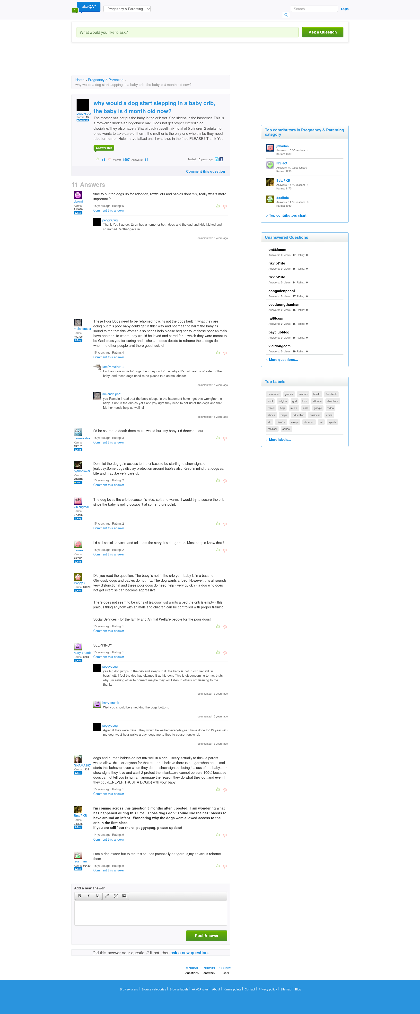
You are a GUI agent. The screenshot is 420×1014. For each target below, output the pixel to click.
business (315, 415)
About (216, 989)
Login (345, 9)
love (304, 401)
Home (80, 79)
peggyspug (84, 113)
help (282, 408)
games (289, 394)
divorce (281, 422)
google (318, 408)
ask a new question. (190, 952)
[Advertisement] (159, 63)
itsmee (78, 550)
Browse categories (153, 989)
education (298, 415)
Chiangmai (81, 506)
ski (269, 422)
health (316, 394)
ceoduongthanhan (284, 304)
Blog (298, 989)
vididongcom (279, 345)
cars (305, 408)
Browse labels (179, 989)
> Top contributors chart (286, 215)
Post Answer (207, 935)
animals (303, 394)
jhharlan (282, 146)
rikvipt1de (277, 263)
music (294, 408)
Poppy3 (79, 582)
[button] (79, 896)
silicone (317, 401)
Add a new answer (89, 888)
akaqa (294, 422)
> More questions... (282, 359)
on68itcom (277, 249)
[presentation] (79, 896)
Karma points (232, 989)
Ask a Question (323, 32)
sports (332, 422)
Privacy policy (268, 989)
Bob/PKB (80, 815)
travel (271, 408)
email (329, 415)
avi (321, 422)
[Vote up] (98, 159)
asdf (270, 401)
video (330, 408)
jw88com (276, 318)
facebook (331, 394)
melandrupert (83, 328)
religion (283, 401)
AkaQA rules (200, 989)
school (286, 429)
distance (309, 422)
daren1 (78, 201)
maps (284, 415)
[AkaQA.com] (86, 7)
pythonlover (82, 471)
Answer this (104, 148)
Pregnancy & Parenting (105, 79)
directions (333, 401)
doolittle (282, 197)
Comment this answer (108, 210)
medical (272, 429)
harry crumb (82, 652)
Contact (250, 989)
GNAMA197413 (85, 765)
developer (274, 394)
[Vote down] (109, 159)
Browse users (129, 989)
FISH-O (281, 163)
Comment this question (205, 171)
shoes (271, 415)
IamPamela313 (112, 366)
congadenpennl (282, 290)
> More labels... (278, 439)
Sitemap (285, 989)
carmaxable (82, 438)
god (294, 401)
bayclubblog (279, 332)
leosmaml (81, 861)
